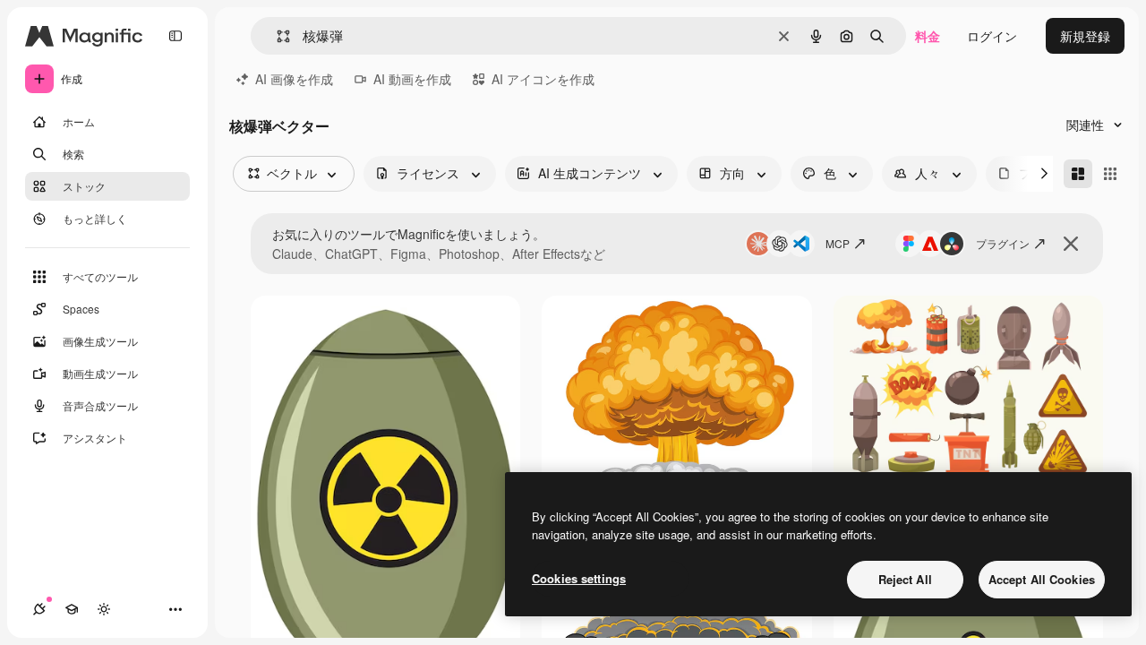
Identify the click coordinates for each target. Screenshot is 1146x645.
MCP (837, 243)
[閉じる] (1071, 243)
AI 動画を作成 (412, 79)
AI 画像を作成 (294, 79)
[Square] (1110, 173)
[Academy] (71, 609)
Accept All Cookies (1041, 579)
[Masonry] (1078, 173)
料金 (927, 36)
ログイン (992, 36)
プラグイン (1003, 243)
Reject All (905, 579)
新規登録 (1085, 36)
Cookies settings (579, 578)
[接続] (39, 609)
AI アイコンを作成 (543, 79)
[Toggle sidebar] (175, 36)
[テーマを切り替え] (104, 609)
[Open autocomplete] (276, 36)
